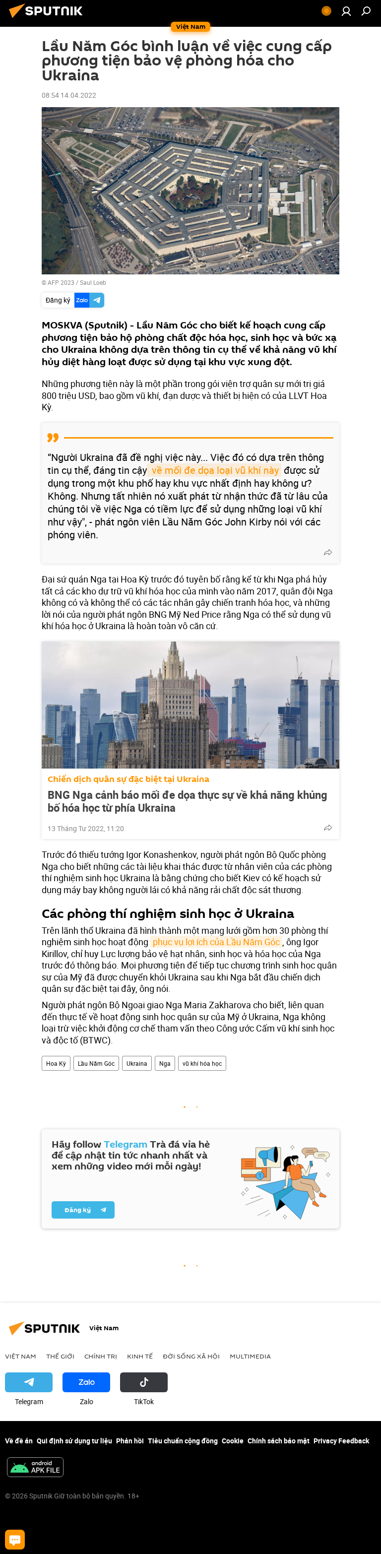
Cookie (233, 1440)
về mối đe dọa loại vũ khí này (214, 470)
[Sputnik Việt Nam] (48, 19)
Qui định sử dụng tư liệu (74, 1440)
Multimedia (250, 1356)
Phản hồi (130, 1440)
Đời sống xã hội (191, 1356)
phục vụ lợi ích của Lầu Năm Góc (216, 942)
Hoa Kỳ (56, 1063)
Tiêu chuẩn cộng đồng (183, 1440)
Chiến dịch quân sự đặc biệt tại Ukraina (128, 779)
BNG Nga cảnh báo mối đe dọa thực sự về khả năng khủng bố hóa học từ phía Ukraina (187, 801)
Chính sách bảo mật (279, 1440)
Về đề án (19, 1440)
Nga (165, 1063)
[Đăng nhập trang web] (346, 11)
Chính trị (100, 1356)
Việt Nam (20, 1356)
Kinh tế (140, 1356)
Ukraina (137, 1063)
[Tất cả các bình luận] (15, 1540)
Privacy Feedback (341, 1440)
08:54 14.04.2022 (69, 95)
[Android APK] (35, 1468)
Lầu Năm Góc (96, 1063)
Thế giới (60, 1356)
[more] (328, 552)
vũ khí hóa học (202, 1063)
